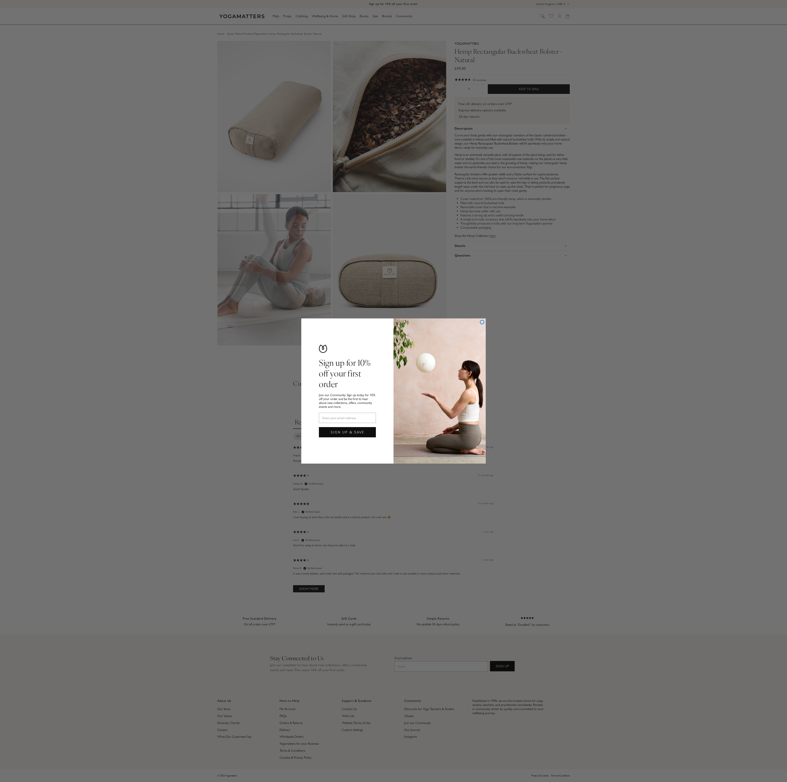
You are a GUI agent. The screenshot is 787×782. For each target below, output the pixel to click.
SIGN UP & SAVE (347, 432)
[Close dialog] (482, 322)
